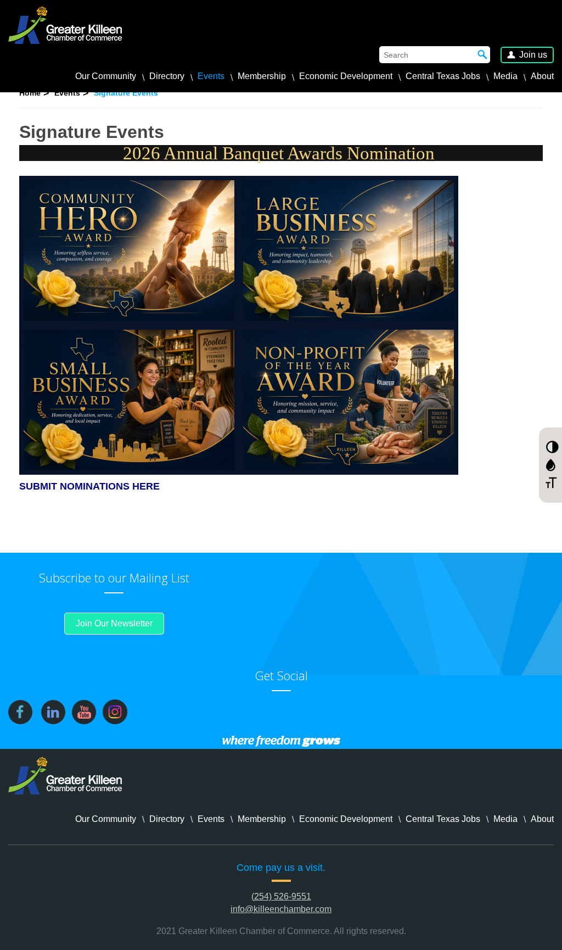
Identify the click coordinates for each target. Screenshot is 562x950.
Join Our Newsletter (114, 623)
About (542, 76)
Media (505, 76)
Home (30, 92)
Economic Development (345, 76)
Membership (262, 76)
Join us (533, 54)
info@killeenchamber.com (281, 909)
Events (211, 76)
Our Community (105, 76)
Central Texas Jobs (443, 76)
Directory (166, 76)
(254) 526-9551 (281, 896)
